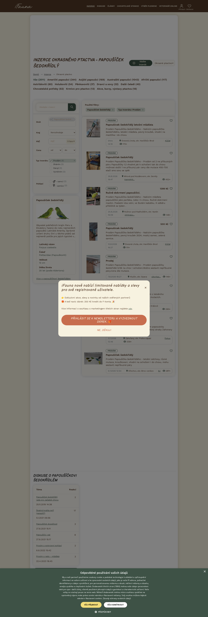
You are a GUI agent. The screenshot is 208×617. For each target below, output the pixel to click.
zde (130, 309)
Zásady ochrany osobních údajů (117, 598)
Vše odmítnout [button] (115, 604)
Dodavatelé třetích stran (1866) (106, 586)
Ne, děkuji (104, 330)
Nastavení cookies (94, 598)
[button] (104, 611)
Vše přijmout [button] (91, 604)
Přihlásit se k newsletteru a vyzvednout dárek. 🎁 (104, 320)
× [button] (204, 571)
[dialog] (104, 592)
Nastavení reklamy (112, 595)
